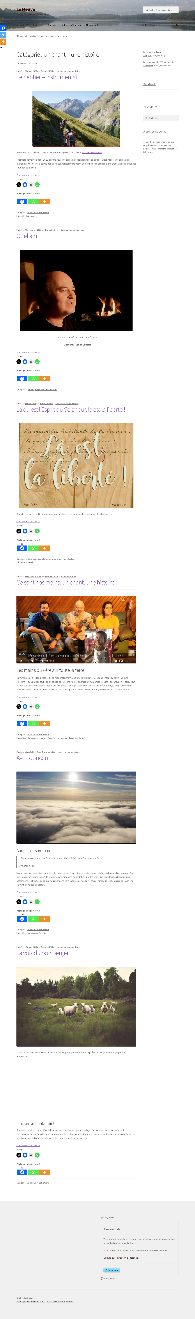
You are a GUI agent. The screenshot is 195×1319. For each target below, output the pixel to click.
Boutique (52, 24)
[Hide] (1, 47)
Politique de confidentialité (30, 1301)
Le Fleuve (25, 9)
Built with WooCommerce (60, 1301)
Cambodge (32, 738)
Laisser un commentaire (68, 71)
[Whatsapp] (33, 200)
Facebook (149, 84)
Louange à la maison (43, 559)
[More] (44, 200)
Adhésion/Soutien (71, 24)
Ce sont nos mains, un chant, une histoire (65, 582)
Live (30, 559)
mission (63, 738)
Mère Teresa (53, 738)
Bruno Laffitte (47, 71)
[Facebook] (22, 200)
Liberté (29, 562)
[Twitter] (3, 35)
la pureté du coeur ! (92, 152)
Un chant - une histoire (38, 212)
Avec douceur (33, 758)
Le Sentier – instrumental (46, 77)
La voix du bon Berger (42, 953)
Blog (35, 24)
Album (41, 36)
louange (30, 216)
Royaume (73, 738)
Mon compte (92, 24)
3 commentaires (68, 576)
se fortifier (41, 933)
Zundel (81, 738)
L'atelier (32, 36)
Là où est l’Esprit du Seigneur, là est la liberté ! (70, 409)
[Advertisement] (161, 207)
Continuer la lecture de (28, 175)
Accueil (20, 24)
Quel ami (27, 236)
